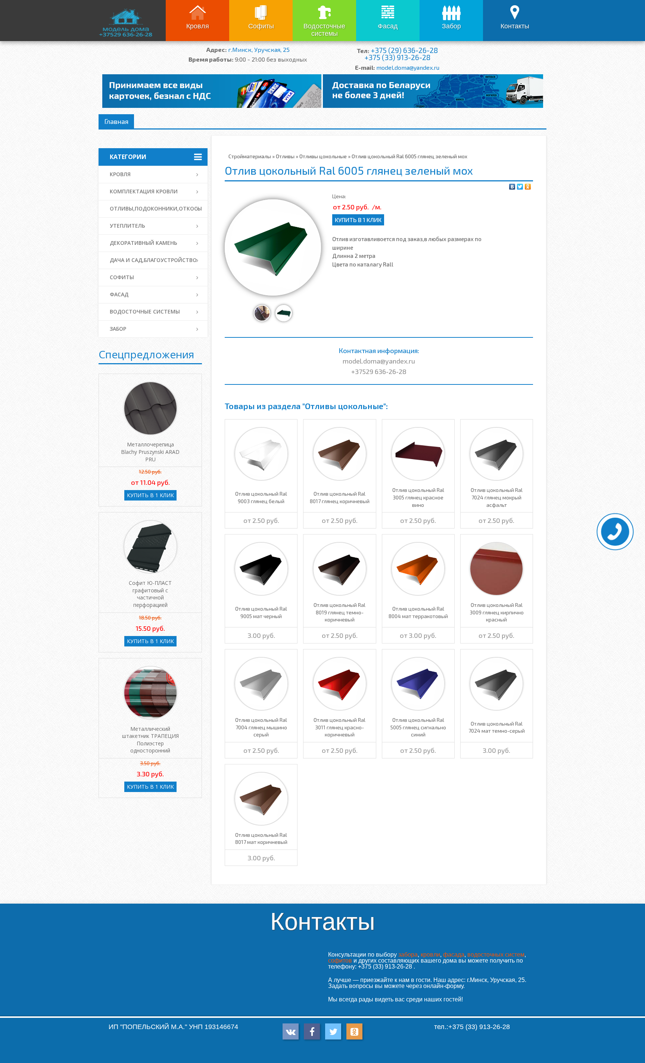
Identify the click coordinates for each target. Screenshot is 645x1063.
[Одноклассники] (528, 186)
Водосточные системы (324, 29)
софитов (340, 960)
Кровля (197, 26)
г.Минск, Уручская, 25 (259, 49)
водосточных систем (495, 954)
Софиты (261, 26)
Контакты (515, 26)
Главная (116, 121)
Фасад (388, 26)
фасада (453, 954)
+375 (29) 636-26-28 (404, 50)
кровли (430, 954)
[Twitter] (520, 186)
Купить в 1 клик (358, 219)
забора (408, 954)
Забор (451, 26)
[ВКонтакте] (512, 186)
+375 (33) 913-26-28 (397, 57)
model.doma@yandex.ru (407, 67)
